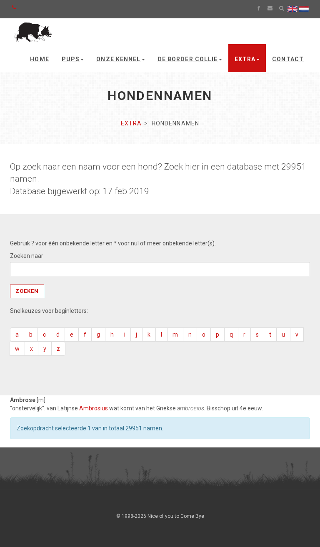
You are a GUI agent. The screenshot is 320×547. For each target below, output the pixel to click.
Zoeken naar (26, 255)
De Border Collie (188, 59)
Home (39, 59)
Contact (288, 59)
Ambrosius (93, 408)
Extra (245, 59)
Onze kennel (118, 59)
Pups (71, 59)
